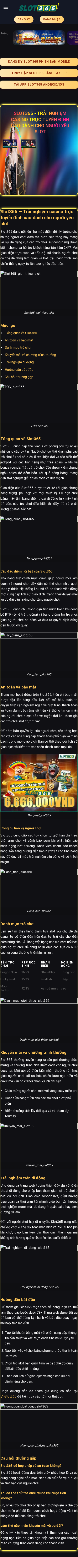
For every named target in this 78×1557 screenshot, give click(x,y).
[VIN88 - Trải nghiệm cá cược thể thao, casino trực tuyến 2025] (39, 7)
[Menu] (5, 7)
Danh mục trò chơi (18, 348)
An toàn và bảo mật (19, 340)
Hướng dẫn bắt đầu (19, 370)
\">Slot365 (8, 1396)
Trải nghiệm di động (19, 362)
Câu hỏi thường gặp (19, 377)
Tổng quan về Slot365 (21, 333)
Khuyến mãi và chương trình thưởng (30, 355)
